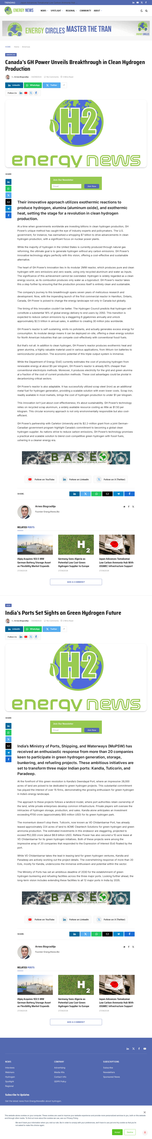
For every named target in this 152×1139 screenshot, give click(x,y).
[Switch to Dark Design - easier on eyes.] (141, 10)
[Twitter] (8, 195)
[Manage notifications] (145, 1132)
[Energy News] (19, 10)
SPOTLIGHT (56, 10)
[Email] (8, 202)
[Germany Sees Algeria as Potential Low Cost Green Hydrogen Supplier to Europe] (76, 545)
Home (16, 47)
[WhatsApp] (8, 189)
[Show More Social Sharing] (64, 85)
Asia (8, 605)
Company (59, 1062)
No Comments (53, 77)
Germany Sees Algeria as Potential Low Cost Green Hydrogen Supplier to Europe (73, 562)
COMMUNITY (85, 10)
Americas (26, 47)
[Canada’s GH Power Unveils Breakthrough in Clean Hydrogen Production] (76, 133)
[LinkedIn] (8, 182)
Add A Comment (76, 582)
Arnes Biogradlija (21, 77)
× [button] (144, 1111)
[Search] (146, 10)
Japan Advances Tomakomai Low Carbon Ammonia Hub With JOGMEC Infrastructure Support (50, 2)
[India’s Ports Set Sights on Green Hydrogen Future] (76, 677)
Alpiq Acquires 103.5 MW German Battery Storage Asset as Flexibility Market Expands (34, 562)
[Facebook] (8, 215)
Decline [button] (130, 1132)
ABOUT (97, 10)
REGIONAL (70, 10)
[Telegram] (8, 209)
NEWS (43, 10)
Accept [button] (117, 1132)
